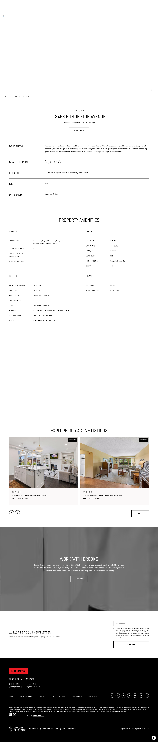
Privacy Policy (126, 637)
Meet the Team (26, 696)
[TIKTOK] (129, 695)
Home (11, 696)
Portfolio (42, 696)
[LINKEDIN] (123, 695)
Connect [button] (79, 579)
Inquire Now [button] (79, 131)
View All (140, 513)
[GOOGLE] (135, 695)
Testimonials (77, 696)
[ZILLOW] (141, 695)
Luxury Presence (69, 728)
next (16, 89)
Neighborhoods (59, 696)
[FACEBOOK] (112, 695)
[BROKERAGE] (147, 695)
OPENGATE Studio (38, 716)
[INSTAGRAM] (118, 695)
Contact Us (92, 696)
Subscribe (131, 644)
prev (10, 89)
